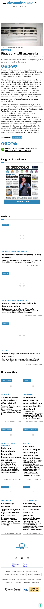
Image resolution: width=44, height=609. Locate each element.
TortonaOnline (26, 582)
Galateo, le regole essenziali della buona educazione (19, 304)
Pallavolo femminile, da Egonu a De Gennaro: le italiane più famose (11, 454)
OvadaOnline (17, 582)
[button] (36, 3)
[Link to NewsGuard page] (13, 590)
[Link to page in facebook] (2, 66)
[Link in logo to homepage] (20, 3)
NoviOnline (31, 579)
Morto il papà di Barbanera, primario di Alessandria (21, 355)
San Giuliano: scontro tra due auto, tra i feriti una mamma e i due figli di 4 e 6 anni (32, 403)
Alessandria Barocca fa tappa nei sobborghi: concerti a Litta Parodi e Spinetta (31, 452)
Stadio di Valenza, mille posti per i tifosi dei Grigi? (10, 400)
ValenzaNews (35, 582)
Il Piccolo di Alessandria (8, 579)
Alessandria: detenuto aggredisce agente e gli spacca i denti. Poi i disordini (10, 509)
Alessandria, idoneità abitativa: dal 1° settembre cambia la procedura (32, 509)
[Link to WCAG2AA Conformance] (30, 590)
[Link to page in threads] (15, 66)
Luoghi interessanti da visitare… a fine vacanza (21, 256)
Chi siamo (6, 574)
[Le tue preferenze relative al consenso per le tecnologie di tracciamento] (40, 605)
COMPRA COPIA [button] (22, 201)
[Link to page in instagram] (28, 558)
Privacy (30, 574)
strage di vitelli (17, 137)
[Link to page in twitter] (6, 66)
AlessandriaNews (21, 579)
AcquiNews (39, 579)
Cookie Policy (37, 574)
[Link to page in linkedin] (9, 66)
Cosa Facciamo (14, 574)
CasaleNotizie (8, 582)
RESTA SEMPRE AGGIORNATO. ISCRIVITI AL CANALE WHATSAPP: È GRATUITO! (21, 150)
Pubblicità (22, 574)
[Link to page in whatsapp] (12, 66)
